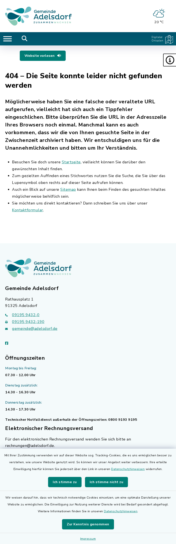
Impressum (88, 539)
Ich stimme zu (65, 482)
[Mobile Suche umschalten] (24, 38)
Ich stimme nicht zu (106, 482)
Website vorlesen (39, 55)
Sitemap (68, 189)
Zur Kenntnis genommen (88, 524)
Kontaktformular (27, 210)
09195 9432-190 (28, 321)
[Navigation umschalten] (7, 39)
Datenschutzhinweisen (128, 469)
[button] (169, 60)
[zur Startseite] (38, 16)
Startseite (71, 162)
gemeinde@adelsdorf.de (35, 328)
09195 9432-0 (25, 314)
